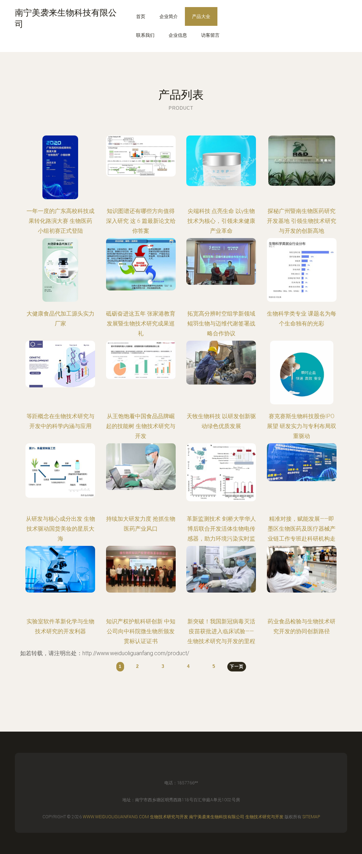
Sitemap (311, 816)
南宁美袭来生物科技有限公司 (216, 816)
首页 (140, 16)
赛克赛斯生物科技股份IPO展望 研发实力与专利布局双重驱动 (301, 426)
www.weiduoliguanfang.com (116, 816)
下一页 (237, 666)
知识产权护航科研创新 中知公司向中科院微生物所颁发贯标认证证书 (140, 631)
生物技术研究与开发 (169, 816)
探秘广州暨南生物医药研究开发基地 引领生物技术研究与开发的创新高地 (301, 221)
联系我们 (145, 35)
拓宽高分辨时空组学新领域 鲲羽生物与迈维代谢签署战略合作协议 (221, 323)
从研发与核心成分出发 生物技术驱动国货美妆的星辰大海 (60, 528)
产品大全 (201, 16)
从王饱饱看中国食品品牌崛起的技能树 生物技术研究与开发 (140, 426)
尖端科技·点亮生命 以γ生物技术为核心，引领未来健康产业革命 (221, 221)
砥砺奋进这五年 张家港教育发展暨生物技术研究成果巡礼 (140, 323)
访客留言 (210, 35)
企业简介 (168, 16)
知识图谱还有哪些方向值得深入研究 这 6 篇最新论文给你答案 (141, 221)
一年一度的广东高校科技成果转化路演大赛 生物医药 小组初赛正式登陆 (60, 221)
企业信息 (178, 35)
